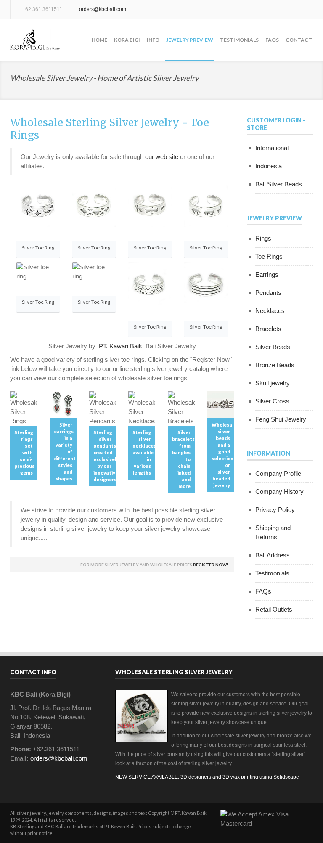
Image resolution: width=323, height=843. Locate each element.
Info (153, 40)
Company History (279, 491)
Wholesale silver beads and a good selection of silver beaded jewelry (223, 455)
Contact (299, 40)
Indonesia (268, 166)
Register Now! (210, 564)
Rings (263, 238)
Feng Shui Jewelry (280, 419)
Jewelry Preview (189, 40)
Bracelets (268, 328)
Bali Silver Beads (278, 184)
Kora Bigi (127, 40)
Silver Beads (272, 346)
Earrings (266, 274)
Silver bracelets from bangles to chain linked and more (183, 459)
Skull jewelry (272, 383)
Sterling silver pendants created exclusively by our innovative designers (104, 455)
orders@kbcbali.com (102, 9)
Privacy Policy (275, 509)
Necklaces (270, 310)
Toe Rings (269, 256)
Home (99, 40)
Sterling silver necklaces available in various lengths (143, 452)
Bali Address (272, 555)
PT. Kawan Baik (120, 346)
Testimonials (239, 40)
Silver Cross (272, 401)
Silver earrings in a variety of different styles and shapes (65, 451)
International (272, 147)
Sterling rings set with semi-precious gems (24, 452)
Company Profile (278, 473)
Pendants (268, 292)
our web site (161, 156)
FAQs (272, 40)
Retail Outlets (273, 609)
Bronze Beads (274, 364)
